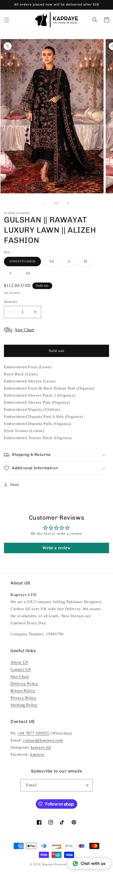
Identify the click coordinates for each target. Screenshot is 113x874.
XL (31, 274)
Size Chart (20, 676)
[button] (6, 20)
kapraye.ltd (41, 747)
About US (19, 662)
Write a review (56, 548)
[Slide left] (45, 203)
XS (54, 262)
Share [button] (14, 485)
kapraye (37, 754)
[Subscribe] (86, 785)
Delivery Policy (24, 683)
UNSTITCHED (25, 262)
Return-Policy (23, 691)
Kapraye (48, 864)
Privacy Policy (23, 698)
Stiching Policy (24, 705)
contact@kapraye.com (43, 740)
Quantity (10, 301)
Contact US (21, 669)
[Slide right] (68, 203)
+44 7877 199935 (33, 733)
